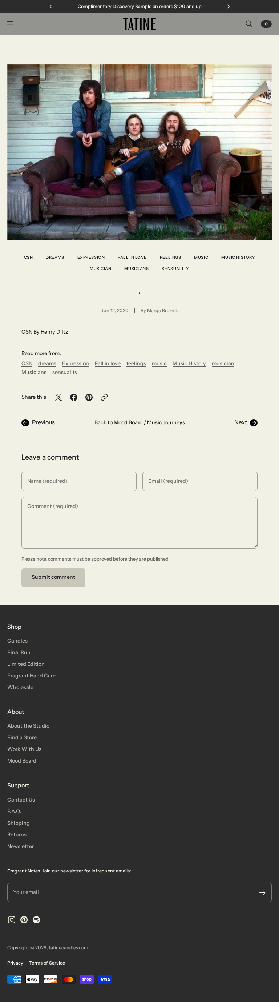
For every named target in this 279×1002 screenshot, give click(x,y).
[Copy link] (104, 397)
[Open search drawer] (249, 24)
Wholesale (20, 687)
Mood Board (21, 761)
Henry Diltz (54, 332)
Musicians (136, 268)
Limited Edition (26, 664)
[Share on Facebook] (73, 397)
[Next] (228, 6)
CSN (28, 257)
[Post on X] (58, 397)
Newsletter (20, 846)
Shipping (18, 823)
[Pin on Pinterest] (89, 397)
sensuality (175, 268)
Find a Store (22, 737)
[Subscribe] (262, 893)
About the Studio (28, 726)
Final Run (19, 652)
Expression (91, 257)
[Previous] (50, 6)
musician (100, 268)
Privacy (15, 963)
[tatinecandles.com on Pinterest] (24, 919)
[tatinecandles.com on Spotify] (36, 919)
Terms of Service (47, 963)
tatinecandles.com (68, 947)
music (201, 257)
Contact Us (21, 799)
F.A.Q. (14, 811)
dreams (55, 257)
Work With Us (24, 749)
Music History (238, 257)
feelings (170, 257)
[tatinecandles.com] (139, 24)
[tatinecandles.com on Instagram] (11, 919)
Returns (17, 834)
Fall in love (132, 257)
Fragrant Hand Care (31, 675)
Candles (17, 640)
